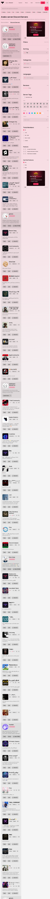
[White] (43, 113)
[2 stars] (25, 88)
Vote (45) (16, 72)
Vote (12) (16, 87)
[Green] (35, 113)
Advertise (37, 2)
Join (9, 72)
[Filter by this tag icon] (24, 103)
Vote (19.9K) (17, 569)
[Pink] (27, 113)
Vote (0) (16, 102)
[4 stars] (27, 88)
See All (45, 106)
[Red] (24, 113)
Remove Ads (46, 37)
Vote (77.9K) (17, 39)
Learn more (6, 56)
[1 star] (23, 88)
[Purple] (29, 113)
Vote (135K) (17, 736)
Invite (9, 39)
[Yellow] (37, 113)
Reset (48, 48)
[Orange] (40, 113)
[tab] (4, 22)
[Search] (47, 9)
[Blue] (32, 113)
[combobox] (36, 52)
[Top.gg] (2, 2)
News (26, 2)
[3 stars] (26, 88)
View (4, 39)
